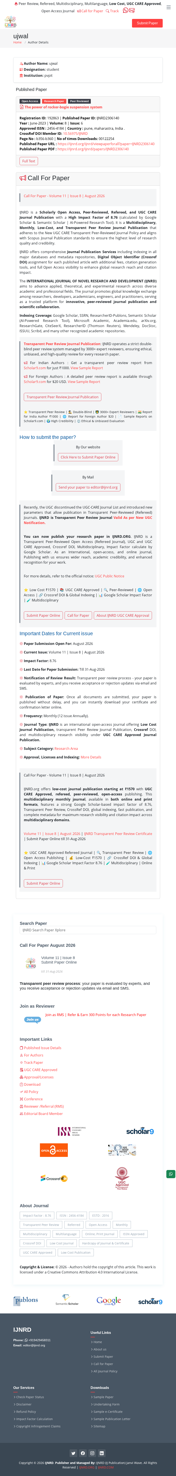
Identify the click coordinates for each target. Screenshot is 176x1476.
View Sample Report (87, 368)
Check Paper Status (30, 1397)
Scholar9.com (35, 368)
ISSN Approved (133, 1234)
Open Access (98, 1225)
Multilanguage (66, 1234)
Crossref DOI (32, 1243)
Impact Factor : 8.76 (37, 1215)
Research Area (66, 748)
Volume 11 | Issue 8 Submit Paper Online (59, 960)
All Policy (30, 1091)
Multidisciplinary (35, 1234)
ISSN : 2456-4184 (72, 1215)
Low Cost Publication (76, 1252)
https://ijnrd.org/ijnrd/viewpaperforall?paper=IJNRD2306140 (106, 143)
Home (17, 42)
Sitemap (99, 1426)
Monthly (122, 1225)
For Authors (33, 1055)
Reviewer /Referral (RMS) (43, 1106)
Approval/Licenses (38, 1077)
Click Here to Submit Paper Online (88, 457)
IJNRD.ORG (86, 1467)
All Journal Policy (105, 1371)
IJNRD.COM (106, 1467)
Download (32, 1084)
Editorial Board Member (43, 1113)
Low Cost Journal (62, 1243)
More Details (91, 757)
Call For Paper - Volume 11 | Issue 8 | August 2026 (64, 196)
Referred (74, 1225)
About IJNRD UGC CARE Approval (123, 615)
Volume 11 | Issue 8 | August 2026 (52, 833)
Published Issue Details (42, 1048)
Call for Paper (91, 11)
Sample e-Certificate (108, 1411)
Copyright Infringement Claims (38, 1426)
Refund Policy (26, 1411)
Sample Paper (104, 1397)
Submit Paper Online (43, 615)
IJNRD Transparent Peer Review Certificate (118, 833)
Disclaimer (24, 1404)
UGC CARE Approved (40, 1069)
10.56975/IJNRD (75, 133)
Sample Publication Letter (112, 1419)
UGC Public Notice (109, 576)
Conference (33, 1099)
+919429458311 (39, 1340)
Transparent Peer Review (41, 1225)
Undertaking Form (107, 1404)
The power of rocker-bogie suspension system (63, 107)
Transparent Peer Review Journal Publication (63, 397)
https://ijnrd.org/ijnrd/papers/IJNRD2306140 (93, 149)
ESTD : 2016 (100, 1215)
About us (100, 1349)
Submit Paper (147, 23)
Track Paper (33, 1062)
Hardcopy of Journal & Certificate (105, 1243)
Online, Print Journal (99, 1234)
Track (114, 11)
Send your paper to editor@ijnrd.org (88, 487)
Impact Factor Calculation (34, 1419)
